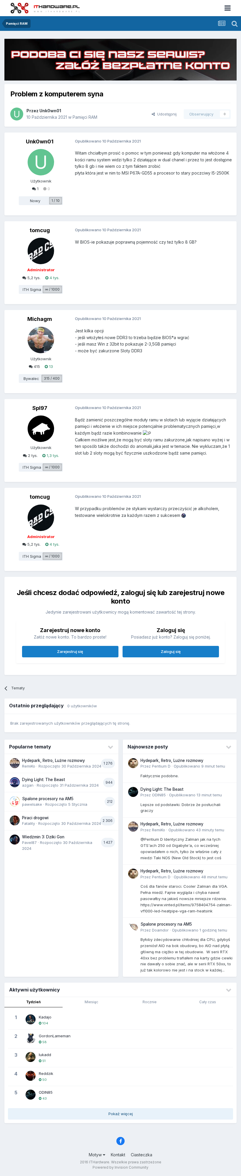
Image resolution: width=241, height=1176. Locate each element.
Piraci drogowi (35, 817)
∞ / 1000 (52, 289)
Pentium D (161, 766)
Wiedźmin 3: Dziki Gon (43, 837)
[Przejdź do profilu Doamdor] (133, 927)
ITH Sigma (32, 289)
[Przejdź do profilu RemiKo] (15, 763)
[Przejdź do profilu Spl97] (41, 429)
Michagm (39, 319)
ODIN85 (159, 795)
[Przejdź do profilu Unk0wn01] (16, 114)
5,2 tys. (33, 277)
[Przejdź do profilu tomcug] (41, 251)
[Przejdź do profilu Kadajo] (31, 1019)
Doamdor (160, 930)
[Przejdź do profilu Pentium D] (133, 763)
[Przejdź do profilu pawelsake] (15, 801)
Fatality (28, 823)
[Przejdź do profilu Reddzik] (31, 1076)
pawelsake (32, 804)
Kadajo (45, 1017)
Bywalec (31, 378)
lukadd (45, 1054)
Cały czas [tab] (207, 1002)
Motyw (96, 1154)
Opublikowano (199, 766)
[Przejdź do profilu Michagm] (41, 340)
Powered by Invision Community (120, 1167)
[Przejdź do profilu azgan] (15, 782)
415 (36, 366)
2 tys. (32, 455)
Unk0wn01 (50, 110)
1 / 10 (55, 200)
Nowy (35, 200)
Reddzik (46, 1073)
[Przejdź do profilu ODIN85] (133, 792)
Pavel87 (29, 842)
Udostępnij (166, 114)
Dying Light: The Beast (43, 779)
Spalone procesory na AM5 (47, 798)
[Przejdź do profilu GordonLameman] (31, 1038)
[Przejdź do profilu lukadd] (31, 1057)
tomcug (40, 230)
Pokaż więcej (120, 1113)
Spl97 (39, 408)
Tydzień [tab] (33, 1002)
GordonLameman (55, 1035)
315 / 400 (52, 378)
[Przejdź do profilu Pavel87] (15, 840)
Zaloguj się (171, 651)
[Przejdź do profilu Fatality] (15, 820)
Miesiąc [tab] (91, 1002)
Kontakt (118, 1154)
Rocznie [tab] (150, 1002)
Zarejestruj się (70, 651)
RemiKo (28, 766)
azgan (28, 785)
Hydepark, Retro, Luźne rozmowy (53, 760)
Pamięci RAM (85, 117)
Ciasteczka (141, 1154)
